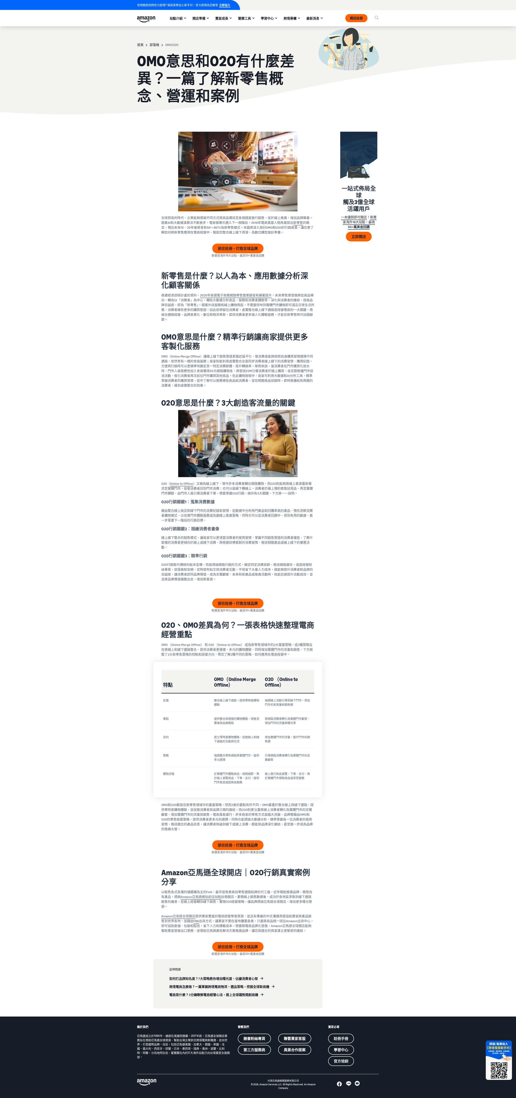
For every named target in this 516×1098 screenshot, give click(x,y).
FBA (196, 921)
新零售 (298, 223)
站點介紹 (176, 18)
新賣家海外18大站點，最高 (360, 222)
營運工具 (244, 18)
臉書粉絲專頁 (254, 1038)
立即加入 (224, 5)
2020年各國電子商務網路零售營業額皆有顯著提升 (236, 295)
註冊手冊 (341, 1038)
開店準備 (198, 18)
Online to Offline (181, 484)
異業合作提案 (295, 1050)
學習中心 (267, 18)
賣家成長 (221, 18)
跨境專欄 (290, 18)
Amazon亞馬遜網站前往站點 (201, 897)
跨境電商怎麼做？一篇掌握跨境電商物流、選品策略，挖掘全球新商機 (219, 987)
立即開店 (359, 236)
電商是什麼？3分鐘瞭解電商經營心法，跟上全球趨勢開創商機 (213, 995)
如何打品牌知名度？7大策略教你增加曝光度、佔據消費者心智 (213, 979)
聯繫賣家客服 (295, 1038)
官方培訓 (341, 1061)
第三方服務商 (254, 1050)
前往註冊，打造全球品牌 (238, 248)
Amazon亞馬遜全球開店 (178, 916)
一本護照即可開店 (354, 217)
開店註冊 (356, 18)
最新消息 (312, 18)
